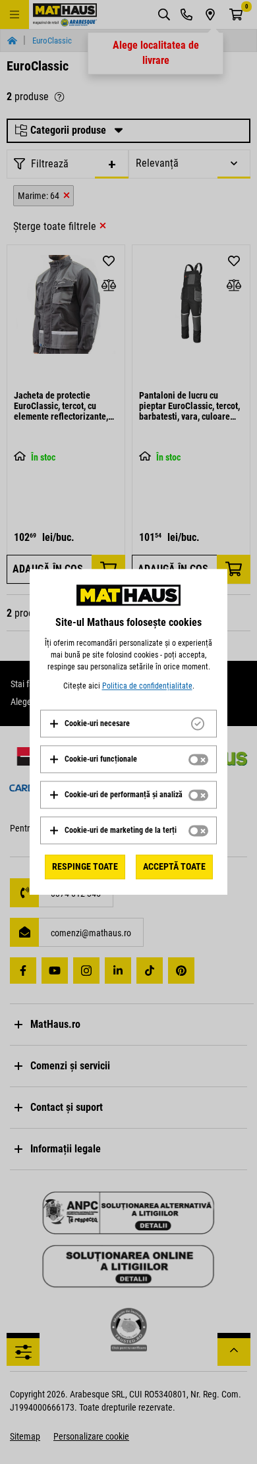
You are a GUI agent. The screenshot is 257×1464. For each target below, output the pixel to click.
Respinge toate (85, 866)
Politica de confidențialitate (147, 685)
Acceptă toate (174, 866)
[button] (89, 723)
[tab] (128, 723)
